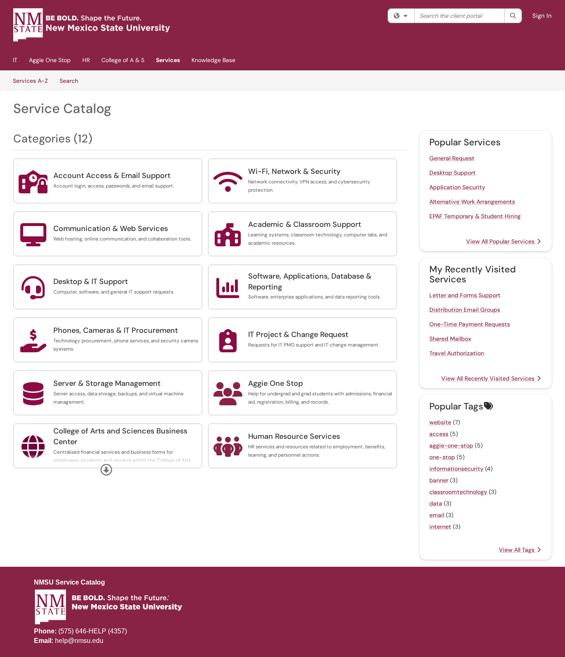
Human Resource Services (294, 436)
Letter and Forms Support (464, 295)
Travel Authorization (456, 353)
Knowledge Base (213, 60)
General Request (451, 158)
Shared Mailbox (450, 338)
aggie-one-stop (451, 445)
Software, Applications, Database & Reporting (309, 281)
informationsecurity (456, 468)
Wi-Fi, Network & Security (294, 171)
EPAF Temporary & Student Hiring (475, 216)
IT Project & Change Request (298, 334)
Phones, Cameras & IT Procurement (115, 330)
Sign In (542, 16)
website (440, 422)
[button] (106, 470)
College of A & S (122, 60)
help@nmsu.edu (79, 640)
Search (72, 80)
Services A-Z (30, 80)
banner (438, 480)
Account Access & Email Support (111, 175)
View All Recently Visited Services (488, 378)
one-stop (442, 457)
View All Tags (517, 550)
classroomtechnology (458, 492)
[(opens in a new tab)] (91, 24)
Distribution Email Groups (464, 309)
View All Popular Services (501, 241)
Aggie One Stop (50, 60)
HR (86, 60)
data (435, 503)
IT (15, 60)
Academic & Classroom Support (304, 224)
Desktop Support (452, 172)
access (438, 434)
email (436, 515)
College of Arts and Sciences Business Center (120, 436)
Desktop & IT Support (90, 281)
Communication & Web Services (110, 228)
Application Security (457, 187)
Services (168, 60)
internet (440, 526)
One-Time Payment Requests (469, 324)
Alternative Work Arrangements (472, 201)
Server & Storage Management (106, 383)
